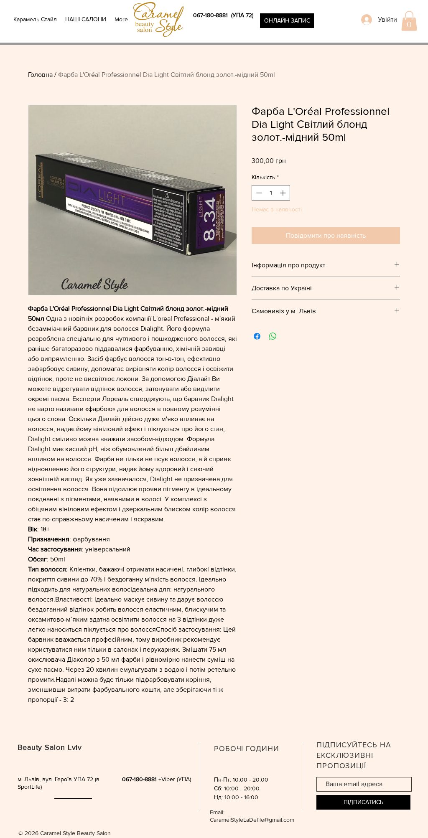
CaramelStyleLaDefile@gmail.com (252, 819)
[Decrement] (258, 192)
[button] (409, 21)
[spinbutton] (270, 192)
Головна (40, 74)
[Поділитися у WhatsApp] (273, 336)
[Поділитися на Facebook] (257, 336)
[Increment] (283, 192)
